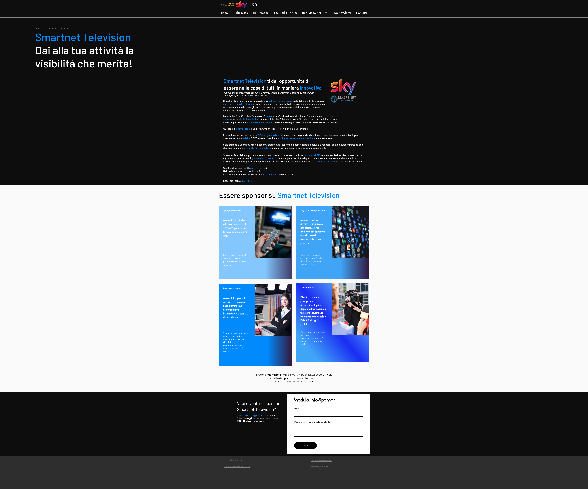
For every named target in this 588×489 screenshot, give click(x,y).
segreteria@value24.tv (320, 466)
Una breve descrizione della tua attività (312, 422)
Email (296, 409)
